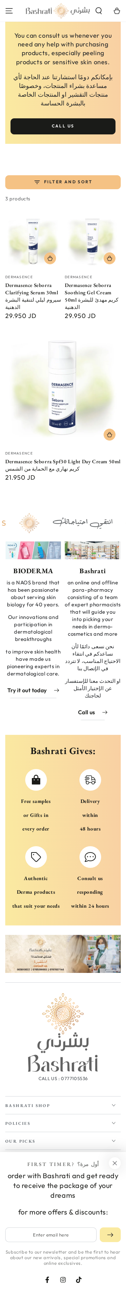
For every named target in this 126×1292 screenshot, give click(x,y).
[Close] (114, 1163)
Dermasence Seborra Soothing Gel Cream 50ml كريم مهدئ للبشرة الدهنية (91, 296)
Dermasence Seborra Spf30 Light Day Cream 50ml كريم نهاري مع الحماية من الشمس (63, 465)
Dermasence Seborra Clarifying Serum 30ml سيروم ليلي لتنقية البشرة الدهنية (33, 296)
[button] (99, 11)
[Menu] (9, 11)
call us (63, 125)
